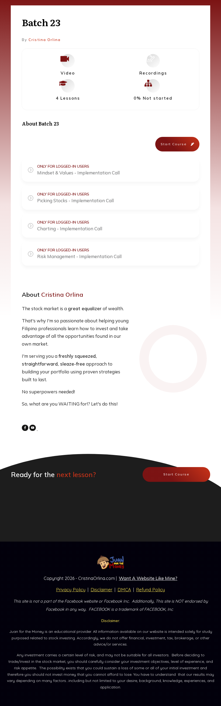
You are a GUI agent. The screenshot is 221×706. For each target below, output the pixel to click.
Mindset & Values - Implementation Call (78, 172)
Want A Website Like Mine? (148, 578)
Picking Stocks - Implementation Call (75, 200)
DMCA (124, 589)
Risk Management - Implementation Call (79, 256)
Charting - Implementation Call (69, 228)
